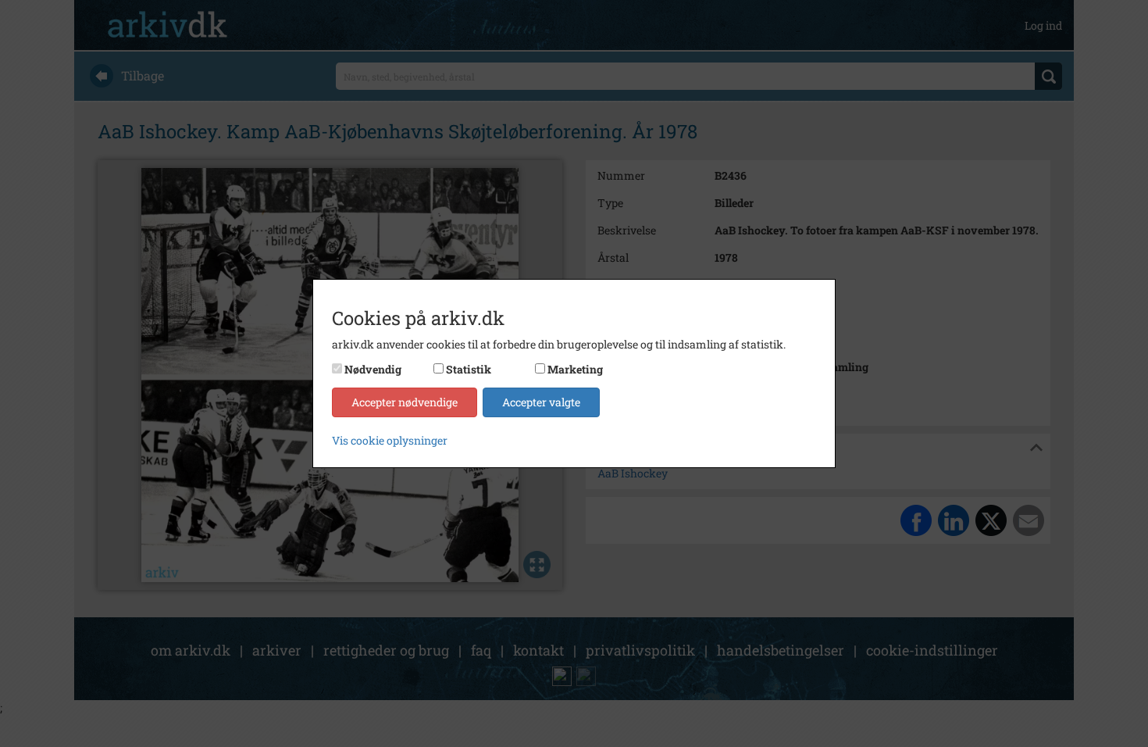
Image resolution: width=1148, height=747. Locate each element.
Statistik (468, 369)
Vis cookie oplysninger (389, 440)
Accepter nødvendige (404, 402)
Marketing (575, 369)
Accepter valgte (541, 402)
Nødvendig (372, 369)
